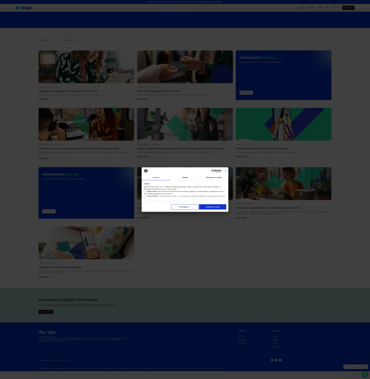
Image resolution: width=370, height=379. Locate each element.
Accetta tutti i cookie (212, 207)
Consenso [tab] (156, 177)
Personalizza (183, 207)
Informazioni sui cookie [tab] (214, 177)
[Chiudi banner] (225, 171)
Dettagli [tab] (185, 177)
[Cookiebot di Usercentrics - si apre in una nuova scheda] (212, 170)
